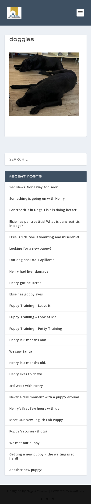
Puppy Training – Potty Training (35, 328)
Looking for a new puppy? (30, 248)
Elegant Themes (37, 491)
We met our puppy (24, 443)
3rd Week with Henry (26, 385)
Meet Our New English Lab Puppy (36, 420)
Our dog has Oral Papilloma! (32, 260)
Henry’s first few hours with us (34, 408)
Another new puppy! (25, 470)
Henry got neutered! (25, 283)
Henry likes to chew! (25, 374)
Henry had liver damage (28, 271)
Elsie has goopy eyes (26, 294)
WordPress (77, 491)
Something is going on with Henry (37, 198)
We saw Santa (20, 351)
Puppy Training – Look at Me (32, 317)
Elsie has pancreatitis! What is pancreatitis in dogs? (44, 223)
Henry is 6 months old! (27, 340)
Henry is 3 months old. (27, 362)
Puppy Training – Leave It (30, 305)
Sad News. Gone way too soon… (35, 187)
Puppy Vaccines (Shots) (28, 431)
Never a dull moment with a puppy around (44, 397)
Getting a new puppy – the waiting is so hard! (41, 456)
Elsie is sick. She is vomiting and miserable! (44, 237)
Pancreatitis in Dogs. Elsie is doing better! (43, 210)
